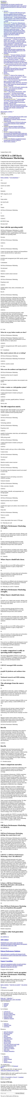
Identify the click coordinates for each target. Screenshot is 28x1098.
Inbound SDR (19, 116)
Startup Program (8, 1062)
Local (5, 1006)
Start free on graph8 (15, 984)
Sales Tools (6, 1050)
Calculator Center (8, 1038)
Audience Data (7, 127)
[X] (3, 1067)
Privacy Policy (15, 1070)
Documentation (15, 133)
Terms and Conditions (6, 1070)
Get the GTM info (20, 1093)
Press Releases (7, 1037)
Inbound (6, 1005)
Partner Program (8, 136)
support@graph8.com (6, 999)
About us (11, 132)
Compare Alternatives (9, 1051)
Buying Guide (7, 1043)
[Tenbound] (15, 1066)
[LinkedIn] (1, 1067)
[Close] (9, 1079)
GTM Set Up (18, 122)
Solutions (6, 53)
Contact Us (6, 1058)
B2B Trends (22, 133)
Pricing (5, 72)
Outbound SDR (12, 116)
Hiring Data (24, 134)
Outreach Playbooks (9, 1047)
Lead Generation (21, 127)
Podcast (6, 1036)
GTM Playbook (11, 122)
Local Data (14, 127)
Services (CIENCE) (16, 140)
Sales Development (8, 1031)
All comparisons (14, 177)
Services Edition (16, 136)
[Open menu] (3, 113)
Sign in (2, 111)
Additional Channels (9, 1018)
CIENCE (4, 2)
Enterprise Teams (15, 123)
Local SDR (12, 118)
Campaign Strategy (16, 119)
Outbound (6, 1003)
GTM (5, 36)
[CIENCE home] (3, 1)
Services (6, 11)
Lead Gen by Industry (9, 1048)
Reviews (6, 129)
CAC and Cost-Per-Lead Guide (11, 1044)
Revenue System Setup (9, 1014)
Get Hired (18, 134)
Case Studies (7, 1034)
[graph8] (3, 1066)
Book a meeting (8, 111)
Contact (16, 132)
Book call (3, 998)
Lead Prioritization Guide (10, 1045)
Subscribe (9, 998)
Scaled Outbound (8, 1015)
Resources (6, 73)
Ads (10, 120)
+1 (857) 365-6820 (16, 999)
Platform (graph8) (15, 139)
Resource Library (8, 1033)
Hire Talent (13, 134)
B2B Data (20, 126)
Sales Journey (7, 1040)
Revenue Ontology (13, 126)
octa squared (7, 134)
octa (26, 133)
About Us (6, 1056)
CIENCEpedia (7, 1041)
